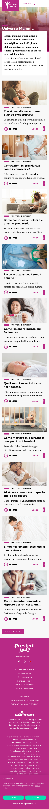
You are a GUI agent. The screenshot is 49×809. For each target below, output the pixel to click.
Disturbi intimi (24, 673)
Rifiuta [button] (13, 798)
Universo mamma (24, 681)
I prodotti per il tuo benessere (24, 700)
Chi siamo (24, 696)
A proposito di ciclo (24, 670)
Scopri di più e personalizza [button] (24, 803)
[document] (24, 785)
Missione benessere (24, 688)
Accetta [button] (35, 798)
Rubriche (27, 4)
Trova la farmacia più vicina (24, 704)
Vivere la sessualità (24, 685)
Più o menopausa (24, 677)
